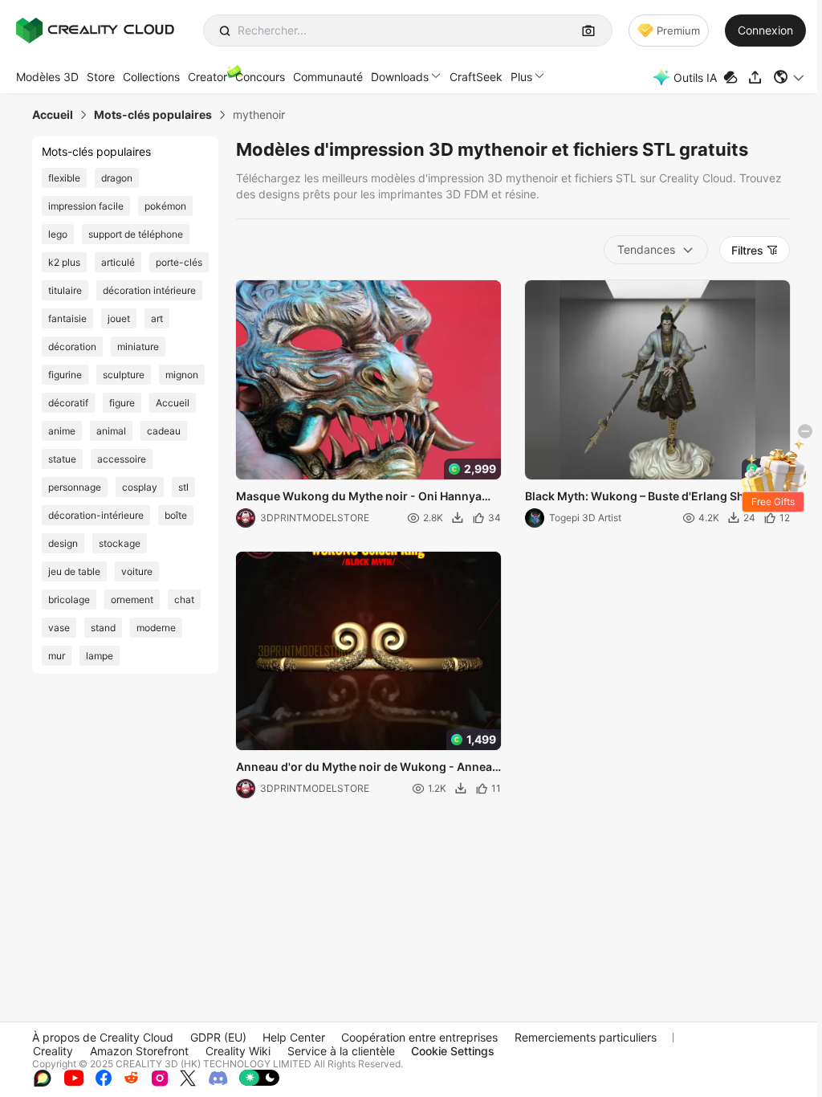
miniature (138, 347)
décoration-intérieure (96, 515)
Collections (151, 77)
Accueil (172, 403)
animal (111, 431)
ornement (132, 599)
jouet (119, 318)
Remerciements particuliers (586, 1037)
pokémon (165, 206)
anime (61, 431)
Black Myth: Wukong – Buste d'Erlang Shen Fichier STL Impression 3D (641, 497)
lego (57, 234)
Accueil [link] (52, 114)
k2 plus (64, 262)
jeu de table (74, 571)
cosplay (139, 487)
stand (103, 628)
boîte (176, 515)
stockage (119, 543)
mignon (181, 375)
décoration (72, 347)
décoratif (68, 403)
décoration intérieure (149, 290)
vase (59, 628)
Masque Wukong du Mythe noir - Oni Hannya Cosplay (359, 497)
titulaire (65, 290)
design (63, 543)
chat (184, 599)
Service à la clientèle (341, 1051)
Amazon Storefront (139, 1051)
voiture (137, 571)
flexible (64, 178)
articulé (118, 262)
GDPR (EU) (218, 1037)
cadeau (164, 431)
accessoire (121, 459)
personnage (74, 487)
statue (62, 459)
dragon (116, 178)
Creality (53, 1051)
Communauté (328, 77)
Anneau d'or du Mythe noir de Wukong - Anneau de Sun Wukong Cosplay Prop (367, 768)
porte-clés (179, 262)
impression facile (86, 206)
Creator (207, 77)
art (157, 318)
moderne (156, 628)
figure (122, 403)
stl (183, 487)
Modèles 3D (47, 77)
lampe (99, 656)
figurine (65, 375)
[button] (789, 77)
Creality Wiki (238, 1051)
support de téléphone (135, 234)
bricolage (69, 599)
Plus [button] (521, 77)
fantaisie (67, 318)
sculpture (123, 375)
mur (56, 656)
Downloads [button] (400, 77)
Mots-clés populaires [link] (153, 114)
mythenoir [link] (259, 114)
